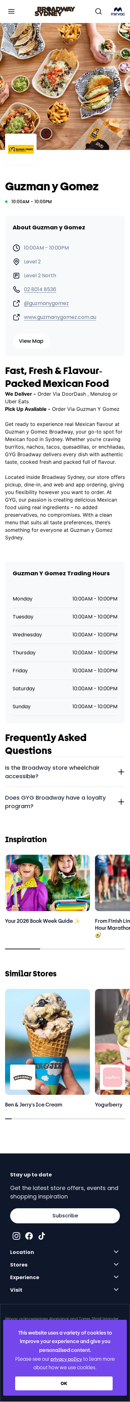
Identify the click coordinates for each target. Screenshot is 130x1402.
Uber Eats (17, 401)
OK (64, 1383)
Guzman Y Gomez (98, 409)
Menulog (100, 394)
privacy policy (66, 1359)
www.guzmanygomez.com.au (60, 317)
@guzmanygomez (46, 303)
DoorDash (74, 394)
